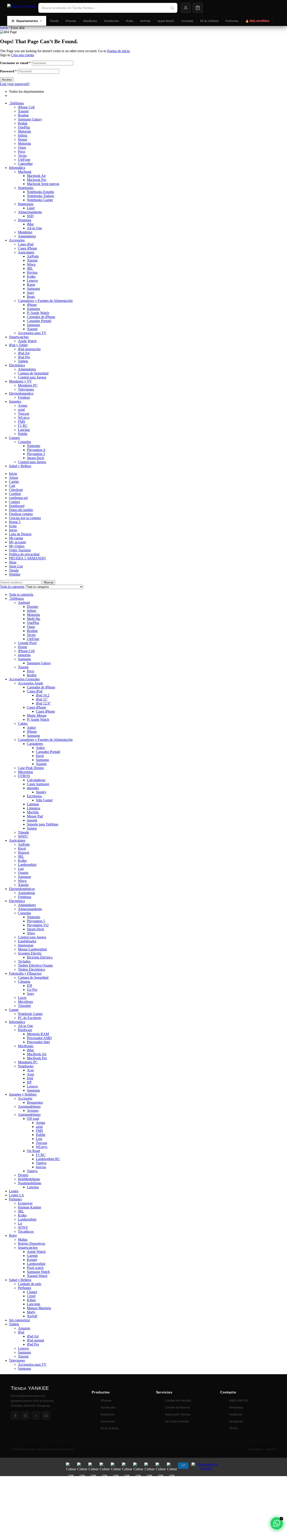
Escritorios (34, 796)
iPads (129, 21)
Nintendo (33, 446)
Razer (31, 284)
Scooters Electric (30, 953)
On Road (33, 1151)
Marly (31, 1312)
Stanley (41, 792)
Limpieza (33, 808)
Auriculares (26, 252)
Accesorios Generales (24, 679)
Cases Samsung (38, 784)
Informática (17, 168)
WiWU (23, 836)
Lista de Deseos (20, 534)
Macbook (24, 172)
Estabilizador (27, 941)
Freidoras (24, 897)
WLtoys (23, 417)
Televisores (26, 389)
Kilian (31, 1300)
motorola (24, 655)
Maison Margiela (39, 1308)
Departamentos (27, 21)
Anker (31, 727)
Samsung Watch (38, 1272)
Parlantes (15, 1199)
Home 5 (14, 522)
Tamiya (41, 1163)
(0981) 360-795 (238, 1400)
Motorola (24, 131)
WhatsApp (236, 1407)
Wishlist (14, 574)
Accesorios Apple (30, 683)
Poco (21, 151)
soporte (32, 820)
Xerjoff (32, 1316)
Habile (22, 434)
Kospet (32, 1260)
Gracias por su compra (25, 518)
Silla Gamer (44, 800)
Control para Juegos (32, 377)
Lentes (13, 1191)
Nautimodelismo (29, 1183)
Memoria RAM (38, 1034)
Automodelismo (29, 1114)
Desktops (24, 220)
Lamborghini (27, 864)
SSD (30, 216)
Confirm (15, 494)
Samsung (33, 288)
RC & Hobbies (209, 21)
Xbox (31, 933)
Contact (14, 502)
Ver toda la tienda (177, 1421)
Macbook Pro (36, 180)
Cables (23, 723)
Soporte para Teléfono (42, 824)
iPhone (32, 305)
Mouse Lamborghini (32, 949)
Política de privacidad (24, 554)
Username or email (15, 63)
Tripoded (24, 1006)
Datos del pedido (21, 510)
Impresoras (25, 204)
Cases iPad (25, 244)
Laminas (33, 804)
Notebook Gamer (30, 1014)
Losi (39, 1139)
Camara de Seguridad (33, 373)
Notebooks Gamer (40, 200)
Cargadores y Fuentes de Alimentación (45, 301)
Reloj (13, 1235)
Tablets (23, 361)
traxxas (41, 1167)
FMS (21, 422)
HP (29, 1082)
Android (24, 602)
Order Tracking (20, 550)
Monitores (25, 232)
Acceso (7, 79)
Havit (40, 756)
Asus (30, 1074)
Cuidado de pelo (29, 1284)
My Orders (16, 546)
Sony (30, 293)
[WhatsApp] (46, 1415)
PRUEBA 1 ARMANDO (27, 558)
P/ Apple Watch (38, 313)
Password (8, 71)
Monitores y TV (20, 381)
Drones (23, 1175)
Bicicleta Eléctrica (39, 957)
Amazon (24, 1328)
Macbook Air (36, 176)
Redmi (22, 123)
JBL (30, 268)
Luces (22, 998)
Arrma (22, 405)
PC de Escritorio (29, 1018)
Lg (20, 1223)
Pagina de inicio (118, 51)
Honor (22, 139)
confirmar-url (18, 498)
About (13, 477)
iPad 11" (42, 699)
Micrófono (25, 1002)
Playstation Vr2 (38, 925)
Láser (31, 208)
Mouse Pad (35, 816)
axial (21, 409)
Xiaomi (23, 111)
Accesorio (25, 1098)
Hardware (25, 1030)
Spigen (32, 828)
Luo (21, 869)
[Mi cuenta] (185, 8)
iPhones (70, 21)
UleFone (24, 159)
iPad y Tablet (18, 345)
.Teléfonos (16, 103)
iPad (21, 1332)
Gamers (14, 438)
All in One (34, 228)
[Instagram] (25, 1415)
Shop (12, 562)
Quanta (23, 873)
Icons (13, 526)
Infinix (22, 135)
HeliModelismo (29, 1179)
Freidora (24, 397)
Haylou (32, 272)
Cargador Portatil (39, 321)
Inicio (4, 28)
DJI (29, 985)
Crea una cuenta (22, 55)
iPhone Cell (26, 107)
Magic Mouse (36, 715)
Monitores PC (28, 385)
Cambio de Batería (177, 1407)
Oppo (22, 147)
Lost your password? (15, 84)
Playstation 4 (36, 450)
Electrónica (17, 365)
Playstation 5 (36, 454)
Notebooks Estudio (40, 192)
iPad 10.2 (42, 695)
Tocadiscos (26, 1231)
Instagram (236, 1421)
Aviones (33, 1110)
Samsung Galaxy (30, 119)
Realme (23, 115)
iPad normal (35, 1340)
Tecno (22, 155)
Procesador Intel (38, 1042)
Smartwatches (19, 337)
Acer (30, 1070)
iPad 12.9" (43, 703)
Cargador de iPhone (41, 317)
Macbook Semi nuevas (43, 184)
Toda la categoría (21, 594)
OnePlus (24, 127)
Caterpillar (25, 164)
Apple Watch (165, 21)
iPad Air (24, 353)
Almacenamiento (30, 212)
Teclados (24, 961)
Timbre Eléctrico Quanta (35, 965)
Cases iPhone (27, 248)
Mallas (22, 1239)
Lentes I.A (16, 1195)
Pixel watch (35, 1268)
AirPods (145, 21)
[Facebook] (15, 1415)
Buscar (48, 582)
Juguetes (15, 401)
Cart (12, 486)
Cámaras (24, 981)
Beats (31, 297)
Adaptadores (27, 236)
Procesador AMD (39, 1038)
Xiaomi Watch (37, 1276)
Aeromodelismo (29, 1106)
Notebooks (111, 21)
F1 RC (23, 426)
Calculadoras (36, 780)
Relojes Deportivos (31, 1243)
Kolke (31, 276)
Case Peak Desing (31, 768)
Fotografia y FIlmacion (25, 973)
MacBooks (90, 21)
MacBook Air (36, 1054)
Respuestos (35, 1102)
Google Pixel (27, 643)
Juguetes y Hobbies (23, 1094)
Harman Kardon (29, 1207)
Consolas (187, 21)
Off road (33, 1118)
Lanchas (24, 430)
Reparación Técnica (177, 1414)
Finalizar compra (21, 514)
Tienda (54, 21)
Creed (31, 1296)
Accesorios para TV (32, 333)
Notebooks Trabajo (40, 196)
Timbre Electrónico (31, 969)
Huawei (23, 852)
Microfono (25, 772)
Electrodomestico (21, 393)
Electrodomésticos (22, 889)
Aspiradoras (26, 893)
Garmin (32, 1256)
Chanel (32, 1292)
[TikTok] (35, 1415)
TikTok (233, 1428)
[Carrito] (198, 8)
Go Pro (32, 989)
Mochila (33, 812)
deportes (33, 788)
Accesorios (17, 240)
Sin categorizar (19, 1320)
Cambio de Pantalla (178, 1400)
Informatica (17, 1022)
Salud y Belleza (20, 466)
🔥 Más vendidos (257, 21)
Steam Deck (35, 458)
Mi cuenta (16, 538)
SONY (23, 1227)
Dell (30, 1078)
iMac (30, 224)
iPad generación (29, 349)
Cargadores (35, 744)
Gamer (14, 1010)
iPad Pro (24, 357)
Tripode (23, 832)
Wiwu (31, 264)
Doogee (32, 606)
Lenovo (32, 280)
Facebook (235, 1414)
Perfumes (232, 21)
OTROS (24, 776)
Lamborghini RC (48, 1159)
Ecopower (25, 1203)
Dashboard (16, 506)
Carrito (14, 482)
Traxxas (23, 413)
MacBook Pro (37, 1058)
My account (17, 542)
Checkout (16, 490)
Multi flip (33, 619)
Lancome (33, 1304)
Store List (16, 566)
